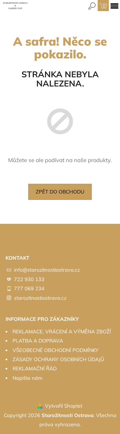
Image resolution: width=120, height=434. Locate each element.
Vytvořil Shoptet (63, 406)
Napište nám (27, 378)
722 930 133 (29, 279)
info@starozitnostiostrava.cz (47, 270)
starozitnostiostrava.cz (40, 298)
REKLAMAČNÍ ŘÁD (35, 368)
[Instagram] (12, 235)
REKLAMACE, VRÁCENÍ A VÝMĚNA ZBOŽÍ (62, 331)
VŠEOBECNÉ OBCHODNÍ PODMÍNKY (56, 350)
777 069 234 (29, 288)
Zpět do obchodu (60, 192)
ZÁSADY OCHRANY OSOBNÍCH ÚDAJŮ (58, 359)
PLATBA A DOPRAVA (38, 341)
